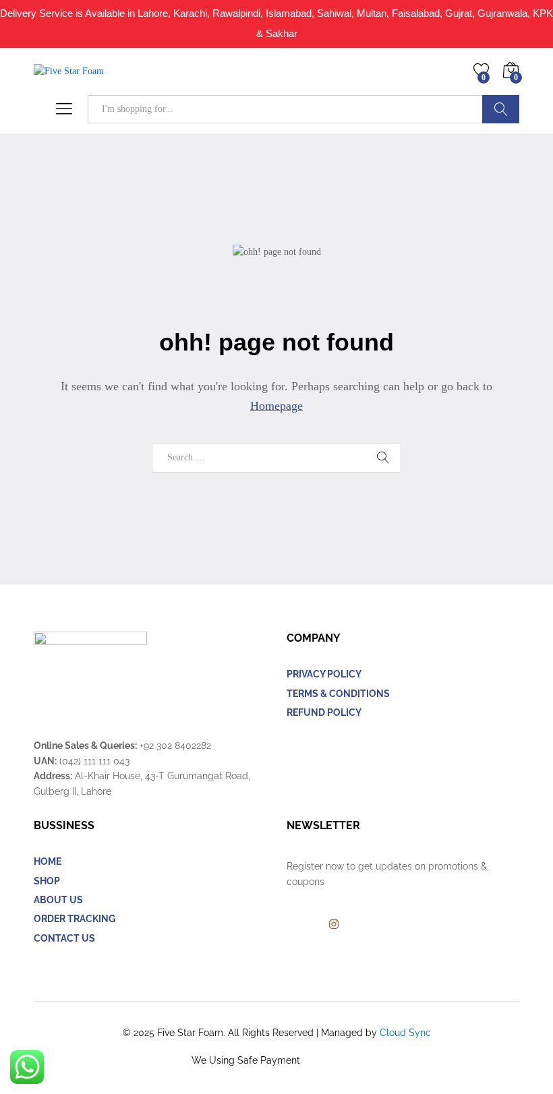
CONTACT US (64, 938)
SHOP (47, 881)
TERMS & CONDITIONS (338, 693)
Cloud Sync (405, 1032)
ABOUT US (58, 899)
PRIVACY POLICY (324, 674)
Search (500, 109)
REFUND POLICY (324, 712)
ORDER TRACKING (74, 918)
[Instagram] (334, 925)
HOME (47, 861)
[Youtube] (311, 924)
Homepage (276, 406)
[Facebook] (290, 924)
